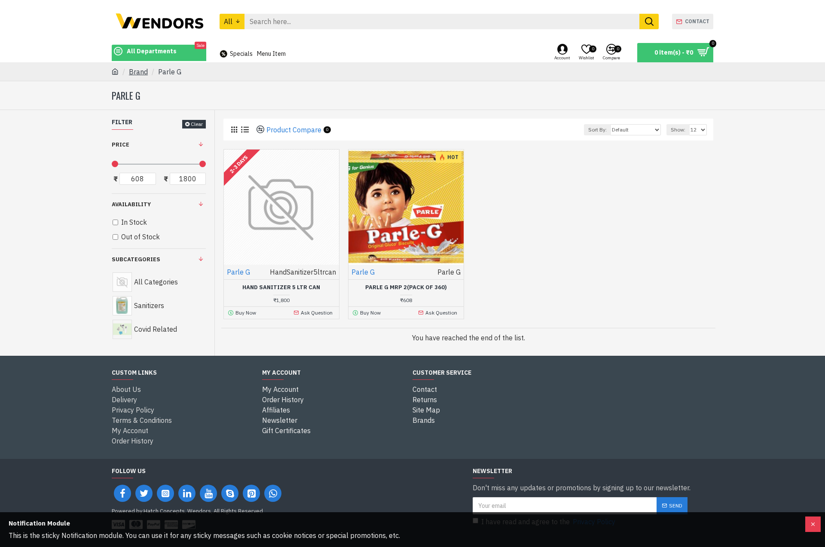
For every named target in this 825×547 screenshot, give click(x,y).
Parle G (238, 272)
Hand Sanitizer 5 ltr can (281, 287)
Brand (138, 71)
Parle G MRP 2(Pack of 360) (406, 287)
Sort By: (597, 129)
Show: (678, 129)
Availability (131, 204)
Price (120, 144)
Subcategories (136, 259)
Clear (197, 124)
